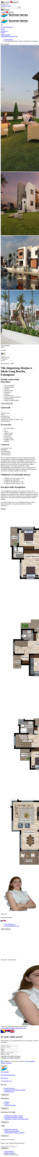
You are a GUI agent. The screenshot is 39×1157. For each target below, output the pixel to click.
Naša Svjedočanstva (10, 1105)
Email (2, 929)
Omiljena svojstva (6, 6)
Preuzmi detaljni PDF (7, 403)
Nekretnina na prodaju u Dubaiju (13, 1117)
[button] (3, 29)
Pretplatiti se (4, 1148)
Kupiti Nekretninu (9, 1088)
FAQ (6, 36)
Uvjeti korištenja (9, 1151)
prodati (3, 32)
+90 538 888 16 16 (9, 924)
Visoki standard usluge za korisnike (14, 1132)
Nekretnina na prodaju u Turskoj (13, 1115)
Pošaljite (3, 1066)
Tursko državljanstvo (7, 27)
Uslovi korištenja (30, 1061)
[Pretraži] (19, 8)
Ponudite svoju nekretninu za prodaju (15, 1090)
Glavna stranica (8, 39)
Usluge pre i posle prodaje (11, 1131)
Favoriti (3, 12)
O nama (6, 1103)
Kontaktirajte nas (12, 36)
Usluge (3, 36)
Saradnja (6, 1102)
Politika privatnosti (6, 1063)
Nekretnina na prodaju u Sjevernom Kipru (16, 1119)
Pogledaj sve (4, 1094)
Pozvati (8, 929)
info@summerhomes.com (11, 926)
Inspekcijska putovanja (10, 1129)
